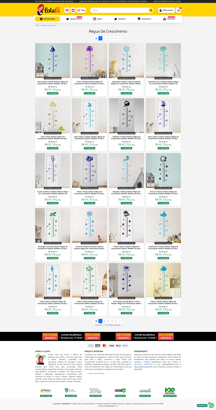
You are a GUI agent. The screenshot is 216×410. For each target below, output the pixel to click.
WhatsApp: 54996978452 (143, 364)
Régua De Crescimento (48, 25)
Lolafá (37, 25)
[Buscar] (151, 10)
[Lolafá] (47, 10)
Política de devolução (96, 373)
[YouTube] (73, 10)
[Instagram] (67, 10)
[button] (98, 19)
